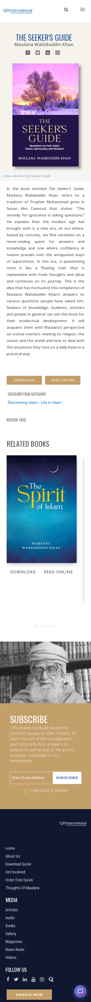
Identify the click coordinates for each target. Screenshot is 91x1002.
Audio (11, 918)
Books (18, 176)
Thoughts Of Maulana (23, 888)
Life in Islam (51, 402)
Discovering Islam (23, 402)
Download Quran (19, 864)
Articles (12, 910)
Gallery (11, 934)
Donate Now (29, 994)
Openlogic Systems (60, 842)
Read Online (62, 380)
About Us (13, 856)
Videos (12, 957)
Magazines (15, 941)
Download (24, 380)
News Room (15, 949)
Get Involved (16, 872)
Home (7, 176)
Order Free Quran (20, 880)
